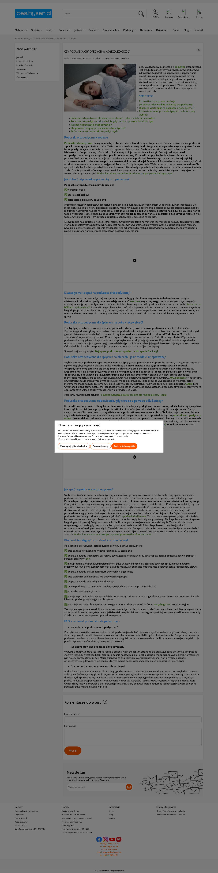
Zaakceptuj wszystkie (124, 446)
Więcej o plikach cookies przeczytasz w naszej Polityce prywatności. (87, 439)
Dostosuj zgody (100, 446)
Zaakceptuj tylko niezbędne (73, 446)
